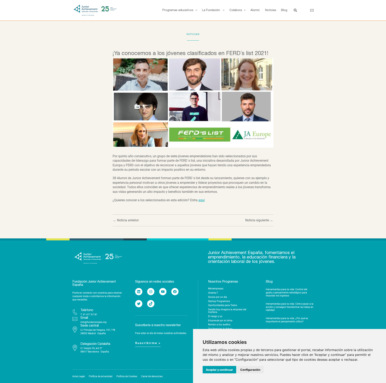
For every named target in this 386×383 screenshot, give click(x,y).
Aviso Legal (78, 376)
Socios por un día (217, 297)
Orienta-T (213, 292)
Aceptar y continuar (219, 369)
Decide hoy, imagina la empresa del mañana (227, 311)
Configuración (250, 369)
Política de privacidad (100, 376)
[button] (195, 10)
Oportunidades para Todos (222, 305)
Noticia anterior (126, 220)
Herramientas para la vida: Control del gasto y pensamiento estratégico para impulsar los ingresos (286, 292)
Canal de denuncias (152, 376)
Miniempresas (215, 288)
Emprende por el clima (220, 320)
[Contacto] (312, 10)
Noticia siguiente (259, 220)
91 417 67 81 (90, 314)
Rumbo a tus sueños (219, 324)
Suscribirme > (148, 343)
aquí (201, 200)
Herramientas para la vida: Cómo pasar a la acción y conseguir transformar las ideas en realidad (289, 307)
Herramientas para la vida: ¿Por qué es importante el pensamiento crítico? (287, 320)
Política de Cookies (126, 376)
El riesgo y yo (215, 316)
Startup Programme (219, 301)
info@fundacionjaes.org (93, 322)
